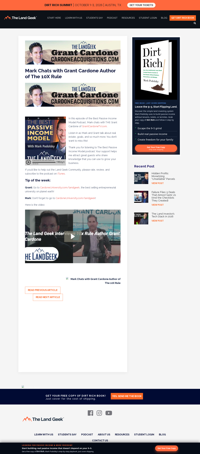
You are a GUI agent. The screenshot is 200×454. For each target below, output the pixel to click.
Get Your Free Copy (156, 148)
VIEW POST (158, 183)
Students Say (67, 434)
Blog (162, 434)
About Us (104, 434)
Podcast (87, 434)
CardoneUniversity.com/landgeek (60, 187)
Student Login (144, 434)
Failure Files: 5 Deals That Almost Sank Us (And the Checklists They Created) (164, 196)
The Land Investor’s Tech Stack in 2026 (163, 215)
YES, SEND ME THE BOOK (127, 396)
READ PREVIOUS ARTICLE (43, 290)
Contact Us (100, 440)
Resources (122, 434)
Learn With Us (43, 434)
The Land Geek (20, 17)
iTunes (61, 173)
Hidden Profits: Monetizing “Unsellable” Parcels (163, 176)
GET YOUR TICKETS (141, 5)
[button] (72, 236)
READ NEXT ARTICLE (48, 297)
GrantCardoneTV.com (94, 126)
